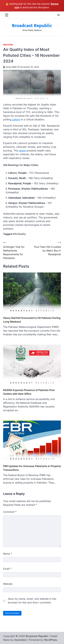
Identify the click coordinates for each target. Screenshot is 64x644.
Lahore (15, 119)
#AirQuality (19, 233)
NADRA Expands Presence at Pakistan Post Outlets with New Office (29, 391)
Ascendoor (20, 639)
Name (7, 553)
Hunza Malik (11, 67)
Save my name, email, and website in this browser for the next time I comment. (32, 600)
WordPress (50, 639)
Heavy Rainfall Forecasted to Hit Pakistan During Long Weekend (31, 319)
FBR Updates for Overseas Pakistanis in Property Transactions (32, 468)
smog (22, 150)
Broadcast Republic (32, 26)
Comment (9, 511)
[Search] (58, 15)
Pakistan (8, 45)
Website (7, 583)
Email (7, 568)
